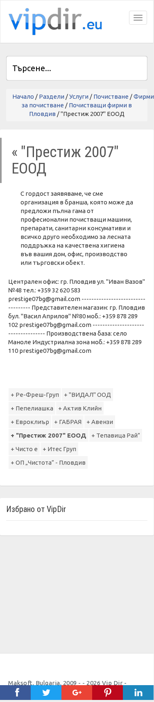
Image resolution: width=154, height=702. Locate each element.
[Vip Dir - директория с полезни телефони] (53, 21)
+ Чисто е (24, 448)
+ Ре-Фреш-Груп (35, 394)
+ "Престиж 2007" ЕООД (48, 435)
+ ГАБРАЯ (68, 421)
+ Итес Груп (59, 448)
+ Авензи (99, 421)
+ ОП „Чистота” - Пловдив (48, 462)
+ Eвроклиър (30, 421)
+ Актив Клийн (80, 408)
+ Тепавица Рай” (115, 435)
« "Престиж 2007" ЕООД (65, 160)
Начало (23, 96)
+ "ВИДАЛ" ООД (87, 394)
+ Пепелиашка (32, 408)
